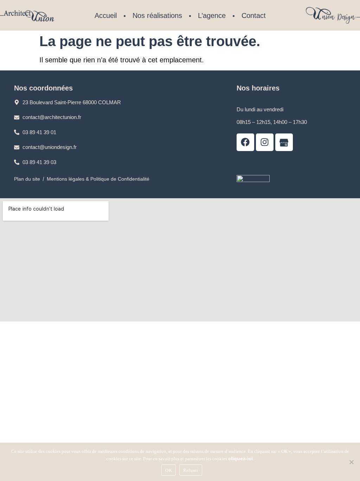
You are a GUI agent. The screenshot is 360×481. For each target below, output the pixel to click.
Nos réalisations (157, 15)
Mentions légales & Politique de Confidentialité (98, 179)
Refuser (190, 470)
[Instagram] (265, 142)
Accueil (106, 15)
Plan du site (27, 179)
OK (168, 470)
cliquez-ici (240, 458)
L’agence (212, 15)
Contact (254, 15)
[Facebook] (245, 142)
